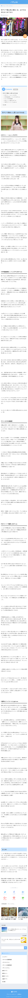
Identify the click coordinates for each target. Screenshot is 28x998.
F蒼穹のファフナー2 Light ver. (10, 102)
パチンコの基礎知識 (7, 965)
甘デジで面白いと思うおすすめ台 (10, 93)
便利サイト (4, 973)
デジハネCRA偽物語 (8, 98)
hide (16, 89)
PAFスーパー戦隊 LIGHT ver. (10, 100)
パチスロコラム (6, 962)
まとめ (4, 104)
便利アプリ (4, 970)
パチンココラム (10, 903)
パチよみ (14, 2)
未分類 (3, 981)
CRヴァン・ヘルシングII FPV (10, 95)
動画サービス (5, 976)
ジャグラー (4, 956)
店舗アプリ (4, 978)
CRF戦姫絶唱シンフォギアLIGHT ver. (12, 97)
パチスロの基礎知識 (7, 959)
